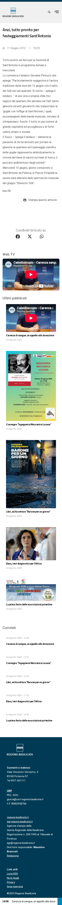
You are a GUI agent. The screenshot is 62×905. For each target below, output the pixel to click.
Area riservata (15, 886)
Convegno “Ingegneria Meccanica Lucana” (28, 424)
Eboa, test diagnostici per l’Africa (24, 563)
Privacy (11, 882)
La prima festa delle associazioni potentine (29, 604)
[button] (56, 12)
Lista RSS (12, 873)
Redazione (13, 855)
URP (9, 790)
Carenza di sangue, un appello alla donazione (30, 335)
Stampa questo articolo (42, 200)
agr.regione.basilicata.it (20, 821)
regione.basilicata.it (18, 817)
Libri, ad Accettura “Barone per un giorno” (28, 511)
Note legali (13, 878)
